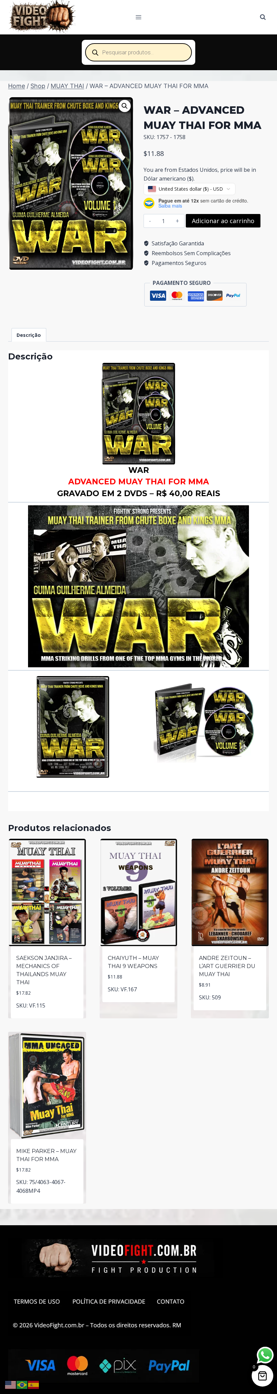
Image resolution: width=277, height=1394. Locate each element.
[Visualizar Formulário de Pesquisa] (263, 17)
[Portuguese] (22, 1384)
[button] (125, 106)
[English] (11, 1384)
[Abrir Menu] (138, 17)
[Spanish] (34, 1384)
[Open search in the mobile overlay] (138, 52)
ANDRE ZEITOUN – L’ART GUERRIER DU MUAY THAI (227, 966)
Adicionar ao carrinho (223, 221)
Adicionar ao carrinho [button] (47, 1017)
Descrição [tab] (29, 335)
